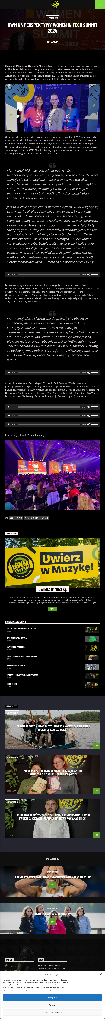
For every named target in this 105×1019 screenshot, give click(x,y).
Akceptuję (52, 997)
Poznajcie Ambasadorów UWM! (53, 914)
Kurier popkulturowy (17, 665)
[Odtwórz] (8, 274)
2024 (12, 518)
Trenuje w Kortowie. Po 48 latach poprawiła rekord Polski (53, 877)
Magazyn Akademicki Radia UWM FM (22, 656)
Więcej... (53, 609)
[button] (101, 974)
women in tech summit (36, 518)
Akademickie (52, 18)
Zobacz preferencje (53, 1012)
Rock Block (12, 683)
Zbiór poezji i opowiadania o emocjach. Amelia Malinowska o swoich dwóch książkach (53, 772)
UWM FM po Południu (16, 646)
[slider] (94, 274)
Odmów (52, 1005)
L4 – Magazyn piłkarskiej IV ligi (21, 628)
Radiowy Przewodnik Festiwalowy (22, 674)
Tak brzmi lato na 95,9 (17, 637)
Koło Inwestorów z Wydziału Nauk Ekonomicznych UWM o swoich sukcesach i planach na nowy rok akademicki (53, 817)
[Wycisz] (88, 274)
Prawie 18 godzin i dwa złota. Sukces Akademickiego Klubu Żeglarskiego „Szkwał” (53, 728)
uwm (19, 518)
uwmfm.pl (14, 966)
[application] (52, 274)
